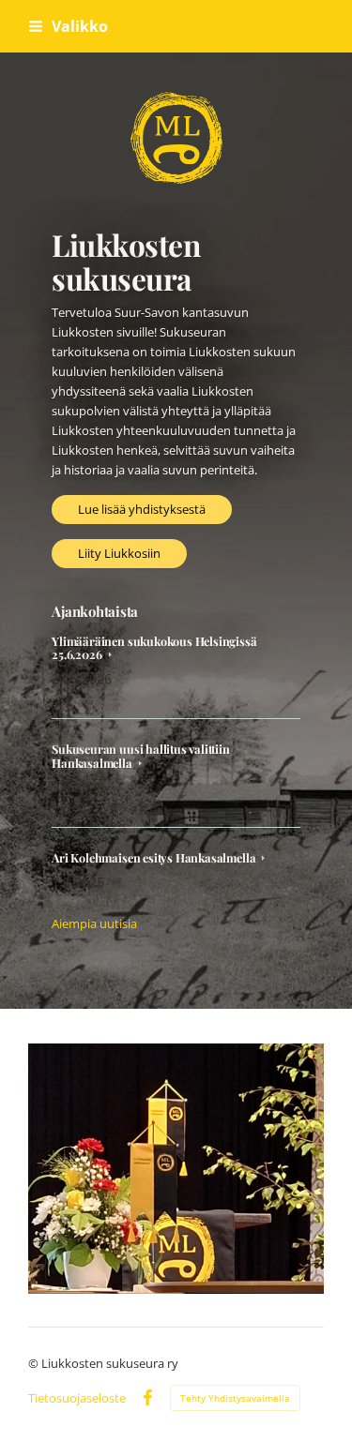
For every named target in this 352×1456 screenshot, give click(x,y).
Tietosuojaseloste (77, 1398)
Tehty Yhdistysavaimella (235, 1397)
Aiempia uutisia (94, 923)
